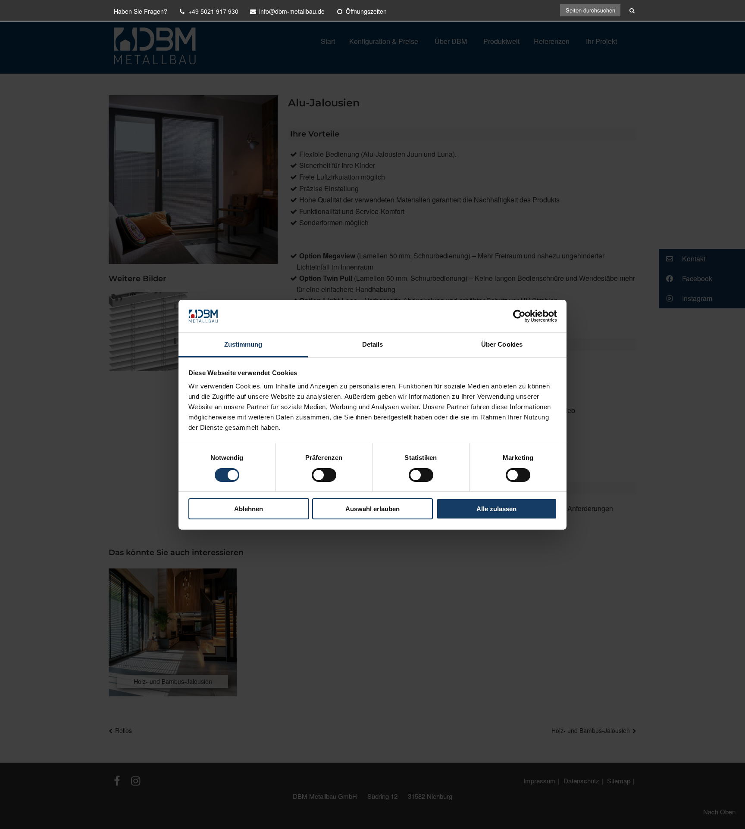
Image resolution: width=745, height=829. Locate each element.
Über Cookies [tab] (502, 344)
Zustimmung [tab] (243, 344)
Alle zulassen (496, 508)
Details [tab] (372, 344)
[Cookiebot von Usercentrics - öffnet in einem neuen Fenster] (519, 316)
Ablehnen (248, 508)
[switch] (324, 475)
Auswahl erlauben (372, 508)
